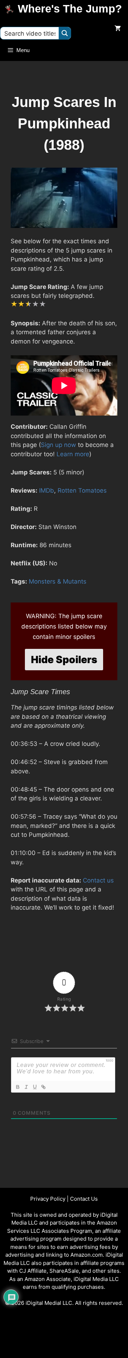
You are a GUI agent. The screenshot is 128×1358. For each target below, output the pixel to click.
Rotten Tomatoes (82, 490)
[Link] (43, 1087)
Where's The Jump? (70, 8)
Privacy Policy (47, 1198)
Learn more (73, 454)
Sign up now (58, 444)
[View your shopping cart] (117, 29)
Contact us (98, 880)
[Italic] (26, 1087)
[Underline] (34, 1087)
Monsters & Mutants (57, 581)
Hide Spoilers (64, 659)
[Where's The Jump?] (11, 9)
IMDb (46, 490)
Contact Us (84, 1198)
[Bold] (17, 1087)
